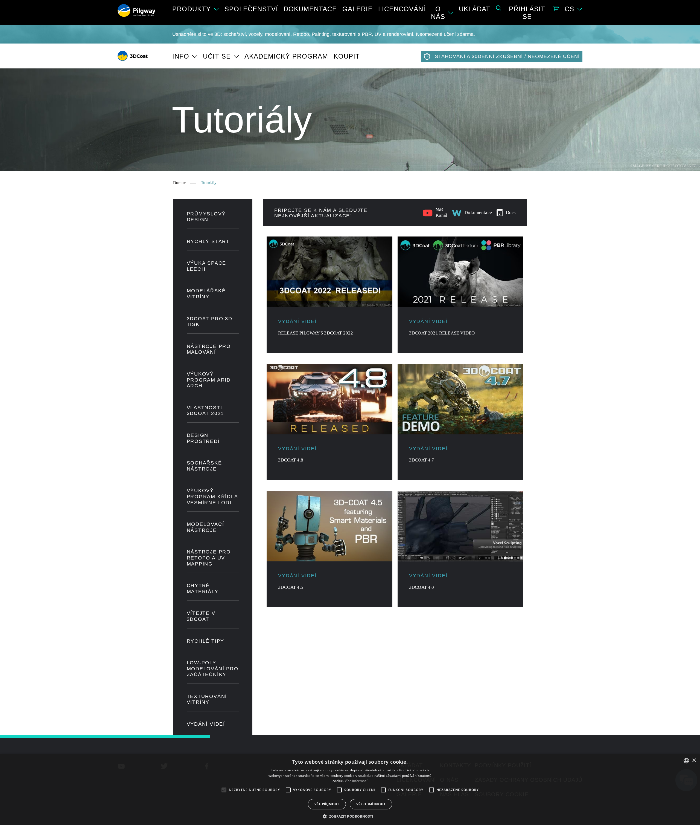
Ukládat (474, 9)
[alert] (350, 789)
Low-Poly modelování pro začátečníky (212, 668)
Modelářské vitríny (206, 293)
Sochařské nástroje (204, 466)
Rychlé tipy (205, 641)
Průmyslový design (206, 217)
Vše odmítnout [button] (371, 804)
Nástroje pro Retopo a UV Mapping (209, 557)
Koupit (347, 56)
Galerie (357, 9)
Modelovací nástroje (205, 527)
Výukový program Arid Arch (209, 379)
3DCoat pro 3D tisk (209, 321)
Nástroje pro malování (209, 349)
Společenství (251, 9)
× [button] (694, 760)
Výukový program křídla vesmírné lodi (212, 496)
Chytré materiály (202, 588)
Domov (179, 182)
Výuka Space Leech (206, 266)
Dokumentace (310, 9)
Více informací (356, 780)
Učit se (217, 56)
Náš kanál (441, 212)
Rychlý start (208, 241)
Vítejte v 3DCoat (201, 616)
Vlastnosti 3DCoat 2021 (205, 410)
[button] (350, 816)
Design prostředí (203, 438)
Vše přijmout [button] (326, 804)
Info (180, 56)
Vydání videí (206, 724)
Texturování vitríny (207, 699)
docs (511, 212)
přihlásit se (527, 12)
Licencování (401, 9)
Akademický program (286, 56)
